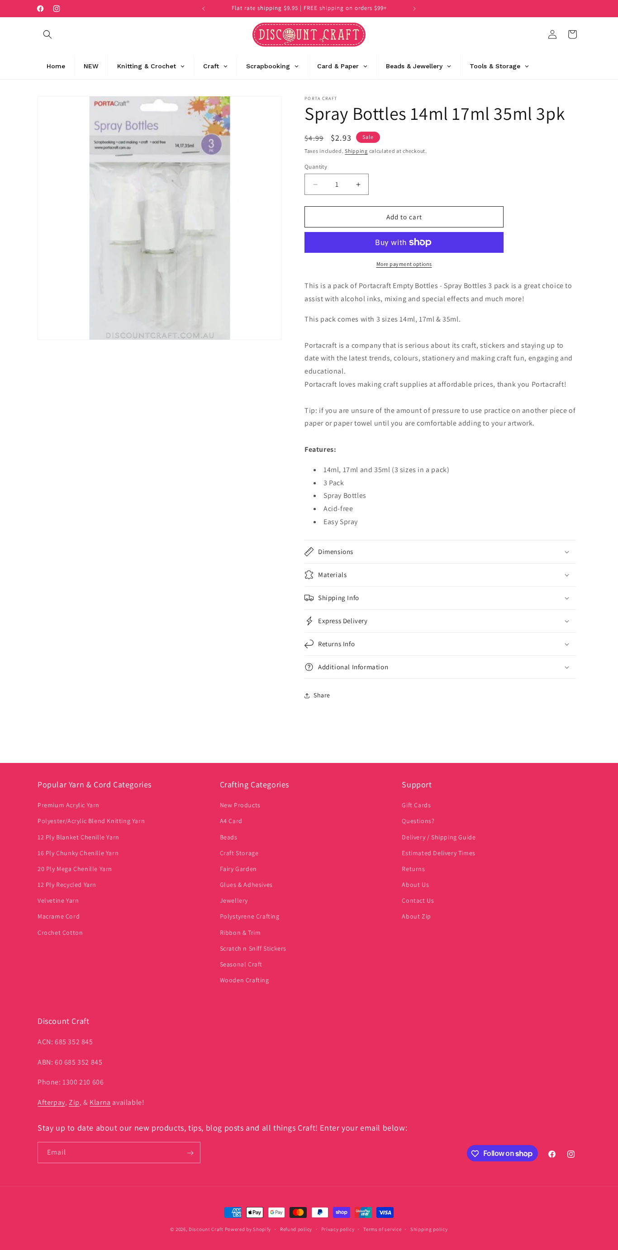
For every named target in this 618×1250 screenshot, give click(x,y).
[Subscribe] (190, 1153)
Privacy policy (338, 1229)
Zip (74, 1102)
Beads (229, 837)
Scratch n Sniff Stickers (253, 948)
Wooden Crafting (244, 980)
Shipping (356, 150)
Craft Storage (239, 853)
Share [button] (322, 695)
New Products (240, 805)
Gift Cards (416, 805)
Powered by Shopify (248, 1229)
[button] (47, 34)
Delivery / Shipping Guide (438, 837)
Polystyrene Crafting (250, 917)
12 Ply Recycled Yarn (67, 885)
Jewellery (234, 901)
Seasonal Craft (241, 964)
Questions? (418, 821)
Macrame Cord (59, 917)
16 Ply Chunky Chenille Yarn (78, 853)
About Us (415, 885)
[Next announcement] (414, 8)
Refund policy (296, 1229)
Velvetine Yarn (58, 901)
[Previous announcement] (204, 8)
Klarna (100, 1102)
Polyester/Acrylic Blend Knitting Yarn (91, 821)
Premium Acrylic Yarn (69, 805)
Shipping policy (429, 1229)
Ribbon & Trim (240, 932)
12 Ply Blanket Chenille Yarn (78, 837)
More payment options (404, 263)
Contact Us (418, 901)
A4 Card (231, 821)
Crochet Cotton (60, 932)
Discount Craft (206, 1229)
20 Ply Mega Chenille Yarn (75, 869)
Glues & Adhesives (246, 885)
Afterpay (51, 1102)
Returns (413, 869)
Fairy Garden (238, 869)
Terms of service (382, 1229)
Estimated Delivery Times (438, 853)
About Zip (416, 917)
